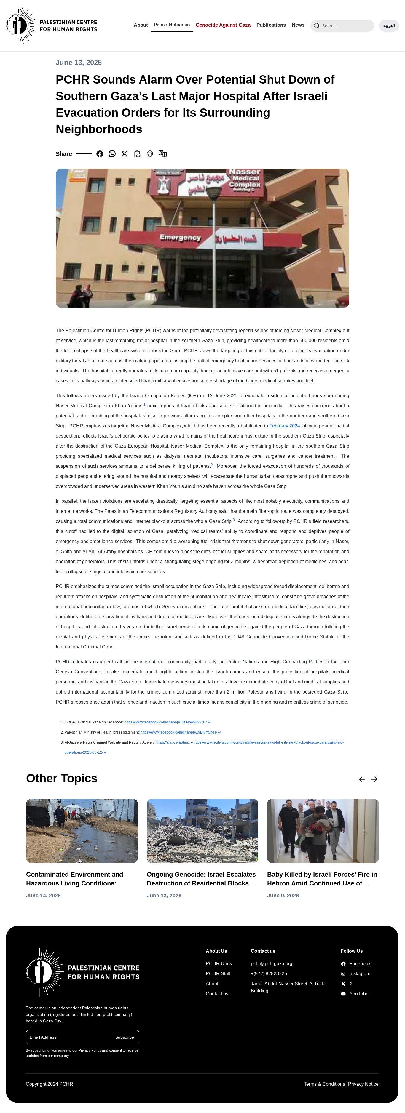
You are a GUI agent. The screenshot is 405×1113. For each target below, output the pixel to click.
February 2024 (284, 425)
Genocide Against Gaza (223, 25)
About (141, 25)
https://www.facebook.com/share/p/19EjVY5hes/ (179, 732)
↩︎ (209, 722)
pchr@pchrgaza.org (271, 963)
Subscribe (124, 1036)
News (298, 25)
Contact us (217, 993)
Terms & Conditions (324, 1084)
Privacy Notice (363, 1084)
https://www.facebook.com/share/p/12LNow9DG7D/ (166, 722)
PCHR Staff (218, 973)
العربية (389, 25)
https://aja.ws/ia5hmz (173, 742)
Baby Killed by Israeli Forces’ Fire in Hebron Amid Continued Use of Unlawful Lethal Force (322, 879)
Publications (271, 25)
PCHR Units (219, 963)
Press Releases (172, 25)
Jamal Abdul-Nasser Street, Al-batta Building (288, 987)
